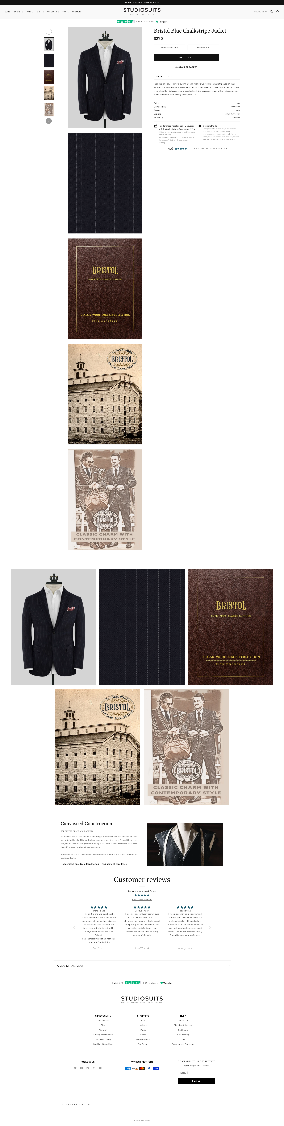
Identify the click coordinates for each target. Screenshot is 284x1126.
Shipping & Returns (183, 1025)
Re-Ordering (183, 1034)
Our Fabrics (143, 1044)
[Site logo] (142, 1000)
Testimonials (103, 1020)
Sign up (196, 1081)
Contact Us (183, 1020)
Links (183, 1039)
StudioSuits (145, 1120)
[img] (142, 895)
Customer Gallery (103, 1039)
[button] (271, 11)
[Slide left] (49, 32)
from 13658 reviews (142, 899)
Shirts (143, 1034)
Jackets (143, 1025)
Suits (143, 1020)
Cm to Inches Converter (183, 1044)
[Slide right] (49, 121)
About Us (103, 1030)
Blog (103, 1025)
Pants (143, 1030)
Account (259, 12)
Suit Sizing (183, 1030)
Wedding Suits (143, 1039)
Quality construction (103, 1034)
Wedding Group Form (103, 1044)
